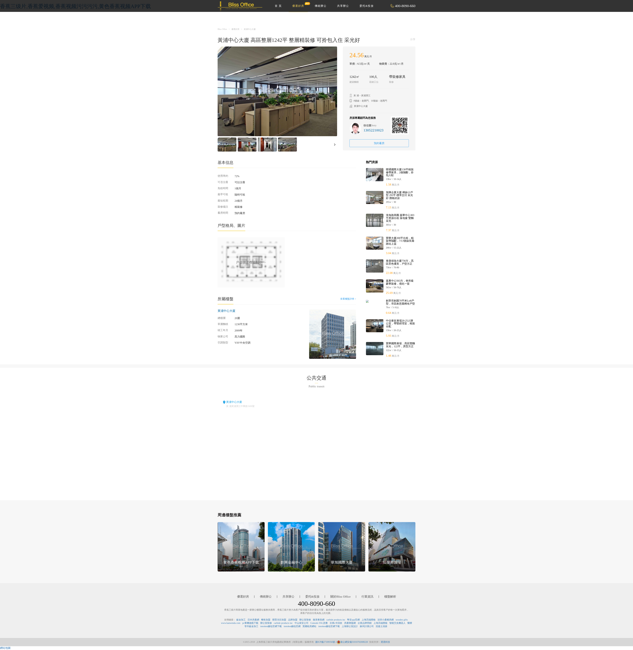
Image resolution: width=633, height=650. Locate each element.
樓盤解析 (390, 596)
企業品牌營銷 (365, 623)
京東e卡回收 (336, 623)
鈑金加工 (241, 620)
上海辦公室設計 (350, 626)
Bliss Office (222, 29)
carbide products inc (335, 620)
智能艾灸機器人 (397, 623)
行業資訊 (367, 596)
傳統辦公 (321, 5)
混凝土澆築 (381, 626)
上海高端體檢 (369, 620)
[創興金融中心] (291, 546)
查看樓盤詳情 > (348, 299)
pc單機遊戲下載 (250, 623)
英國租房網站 (309, 626)
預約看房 (379, 143)
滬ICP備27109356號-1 (326, 642)
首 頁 (278, 5)
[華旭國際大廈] (341, 546)
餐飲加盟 (265, 620)
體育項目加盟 (279, 620)
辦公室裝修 (305, 620)
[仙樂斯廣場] (391, 546)
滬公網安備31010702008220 (354, 642)
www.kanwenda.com (230, 623)
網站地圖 (5, 648)
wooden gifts (402, 620)
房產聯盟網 (350, 623)
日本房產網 (253, 620)
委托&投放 (367, 5)
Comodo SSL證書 (319, 623)
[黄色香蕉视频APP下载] (241, 546)
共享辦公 (343, 5)
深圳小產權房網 (385, 620)
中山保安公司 (301, 623)
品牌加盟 (292, 620)
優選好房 (298, 5)
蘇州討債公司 (367, 626)
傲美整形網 (318, 620)
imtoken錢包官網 (292, 626)
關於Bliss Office (340, 596)
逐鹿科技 (385, 642)
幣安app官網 (353, 620)
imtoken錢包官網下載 (271, 626)
